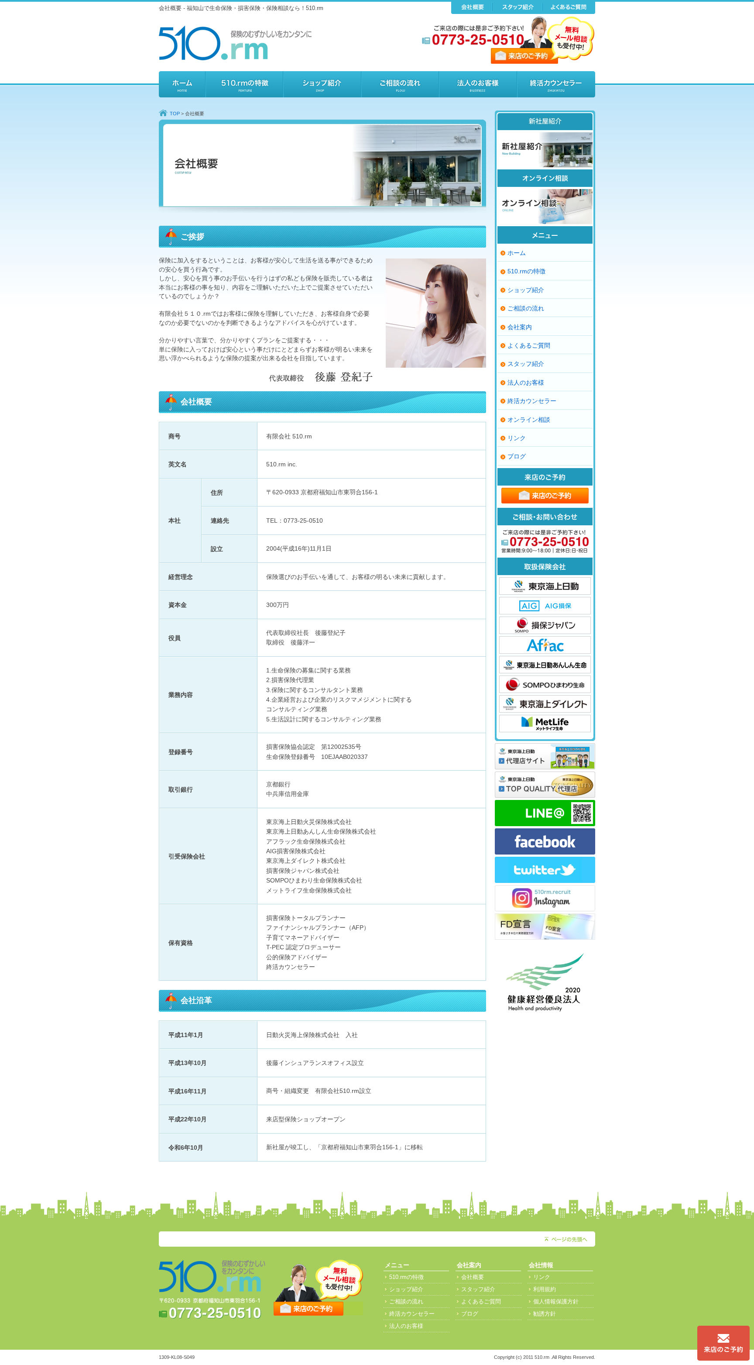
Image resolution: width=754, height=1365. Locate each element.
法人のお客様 (478, 84)
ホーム (182, 84)
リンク (516, 437)
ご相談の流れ (400, 84)
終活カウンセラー (556, 84)
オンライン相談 (528, 419)
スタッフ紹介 (525, 363)
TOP (175, 113)
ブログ (516, 456)
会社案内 (519, 327)
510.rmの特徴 (244, 84)
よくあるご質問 (528, 345)
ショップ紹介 (322, 84)
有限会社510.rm (235, 42)
